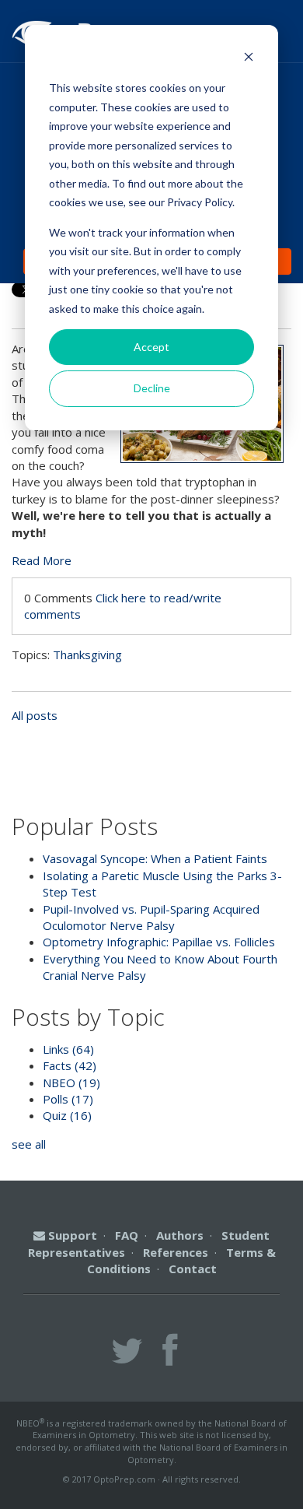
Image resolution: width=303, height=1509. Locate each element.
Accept (151, 346)
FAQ (126, 1235)
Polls (68, 1099)
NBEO (71, 1082)
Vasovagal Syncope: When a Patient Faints (155, 858)
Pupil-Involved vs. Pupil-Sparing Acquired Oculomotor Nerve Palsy (151, 917)
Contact (193, 1268)
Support (71, 1235)
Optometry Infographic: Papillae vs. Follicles (159, 941)
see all (29, 1144)
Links (68, 1049)
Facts (69, 1065)
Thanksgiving (87, 654)
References (175, 1252)
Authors (180, 1235)
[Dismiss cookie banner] (248, 58)
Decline (152, 388)
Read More (41, 560)
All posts (34, 715)
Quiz (67, 1115)
